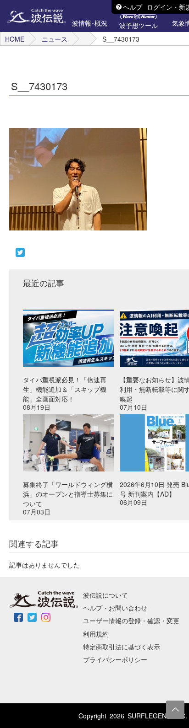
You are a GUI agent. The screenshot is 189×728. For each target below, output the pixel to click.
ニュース (54, 38)
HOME (14, 38)
